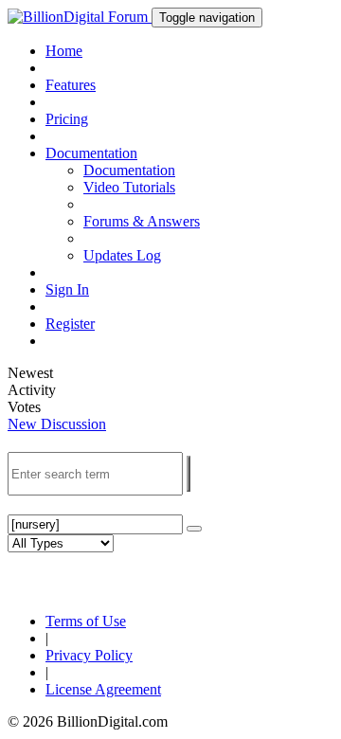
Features (70, 85)
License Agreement (103, 689)
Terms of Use (85, 621)
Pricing (66, 119)
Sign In (67, 289)
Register (70, 323)
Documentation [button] (91, 153)
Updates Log (122, 255)
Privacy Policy (89, 655)
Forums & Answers (141, 221)
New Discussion (57, 424)
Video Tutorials (129, 187)
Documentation (129, 170)
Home (63, 51)
